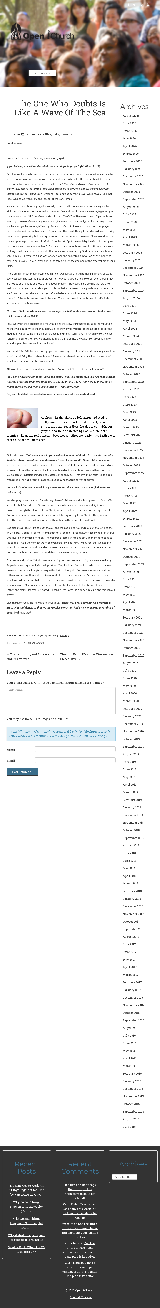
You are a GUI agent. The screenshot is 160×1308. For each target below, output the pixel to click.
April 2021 (130, 602)
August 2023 (131, 389)
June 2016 (129, 1043)
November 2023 (133, 366)
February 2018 (132, 891)
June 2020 (130, 678)
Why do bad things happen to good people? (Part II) (26, 1237)
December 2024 (133, 268)
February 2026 (132, 161)
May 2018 (129, 868)
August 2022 (131, 480)
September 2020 (133, 655)
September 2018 (133, 838)
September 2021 (133, 564)
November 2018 (133, 822)
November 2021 (133, 549)
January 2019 (132, 807)
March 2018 (130, 883)
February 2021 (132, 617)
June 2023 (130, 404)
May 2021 (129, 594)
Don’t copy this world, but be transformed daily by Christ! (80, 1213)
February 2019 (132, 800)
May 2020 (129, 686)
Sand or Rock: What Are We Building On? (26, 1249)
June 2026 (130, 131)
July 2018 (129, 853)
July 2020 (129, 670)
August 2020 (131, 663)
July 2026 (129, 123)
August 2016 (131, 1028)
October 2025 (131, 192)
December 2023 (133, 359)
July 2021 (129, 579)
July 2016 (129, 1035)
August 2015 (131, 1119)
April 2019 (130, 784)
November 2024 (133, 275)
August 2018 (131, 845)
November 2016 (133, 1005)
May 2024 (129, 321)
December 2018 (133, 815)
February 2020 (132, 708)
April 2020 (130, 693)
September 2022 (133, 473)
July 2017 (129, 944)
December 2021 (133, 541)
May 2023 (129, 412)
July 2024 (129, 306)
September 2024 (134, 290)
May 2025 (129, 230)
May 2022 (129, 503)
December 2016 (133, 997)
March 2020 (131, 701)
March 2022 (131, 518)
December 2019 (133, 724)
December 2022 (133, 450)
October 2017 (131, 921)
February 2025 (132, 252)
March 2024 (131, 336)
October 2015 (131, 1104)
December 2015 (133, 1089)
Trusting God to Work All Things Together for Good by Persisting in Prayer (26, 1190)
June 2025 (130, 222)
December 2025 (133, 176)
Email (11, 761)
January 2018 (132, 899)
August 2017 (131, 937)
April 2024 (130, 328)
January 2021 (132, 625)
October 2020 (131, 648)
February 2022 (132, 526)
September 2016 (133, 1020)
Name (11, 750)
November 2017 (133, 914)
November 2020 (133, 640)
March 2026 (131, 153)
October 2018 (131, 830)
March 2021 (130, 610)
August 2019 (131, 754)
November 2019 (133, 731)
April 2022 (130, 511)
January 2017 (132, 990)
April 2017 (130, 967)
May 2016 (129, 1051)
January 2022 (132, 534)
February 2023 (132, 435)
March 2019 (130, 792)
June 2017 (130, 952)
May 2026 (129, 138)
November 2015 (133, 1096)
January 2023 (132, 442)
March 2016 (130, 1066)
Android (40, 642)
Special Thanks (81, 1297)
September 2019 (133, 746)
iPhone (31, 642)
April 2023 (130, 420)
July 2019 (129, 762)
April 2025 (130, 237)
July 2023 (129, 397)
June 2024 (130, 313)
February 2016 (132, 1073)
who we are (42, 73)
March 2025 (131, 245)
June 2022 (130, 496)
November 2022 (133, 458)
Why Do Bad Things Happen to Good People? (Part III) (26, 1223)
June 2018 (129, 861)
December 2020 (133, 632)
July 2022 (129, 488)
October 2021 (131, 556)
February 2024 (132, 344)
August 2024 (131, 298)
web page (64, 635)
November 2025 (133, 184)
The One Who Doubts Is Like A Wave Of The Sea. (61, 108)
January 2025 (132, 260)
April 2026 (130, 146)
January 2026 (132, 169)
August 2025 (131, 207)
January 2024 (132, 351)
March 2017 (131, 975)
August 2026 (131, 115)
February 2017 (132, 982)
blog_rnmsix (63, 134)
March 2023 (131, 427)
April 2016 (130, 1058)
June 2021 (129, 587)
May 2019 (129, 777)
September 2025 (133, 199)
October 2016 (131, 1013)
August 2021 (131, 572)
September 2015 (133, 1111)
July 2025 (129, 214)
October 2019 (131, 739)
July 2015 (129, 1127)
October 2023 (131, 374)
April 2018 (130, 876)
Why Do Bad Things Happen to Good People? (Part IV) (26, 1206)
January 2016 (132, 1081)
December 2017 (133, 906)
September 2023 (133, 382)
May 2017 (129, 959)
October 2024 (131, 283)
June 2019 (129, 769)
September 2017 (133, 929)
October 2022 (131, 465)
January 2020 (132, 716)
